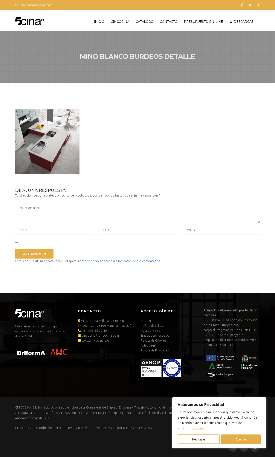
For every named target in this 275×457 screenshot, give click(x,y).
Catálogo (144, 22)
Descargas (244, 22)
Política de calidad (152, 325)
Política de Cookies (153, 340)
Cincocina (120, 22)
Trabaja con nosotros (155, 335)
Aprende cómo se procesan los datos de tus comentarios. (119, 261)
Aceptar (241, 439)
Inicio (99, 22)
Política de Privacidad (155, 350)
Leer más (197, 428)
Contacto (168, 22)
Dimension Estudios (137, 428)
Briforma (146, 320)
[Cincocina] (29, 20)
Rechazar (198, 439)
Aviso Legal (148, 345)
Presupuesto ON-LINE (203, 22)
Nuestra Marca (150, 330)
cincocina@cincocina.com (36, 4)
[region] (219, 422)
